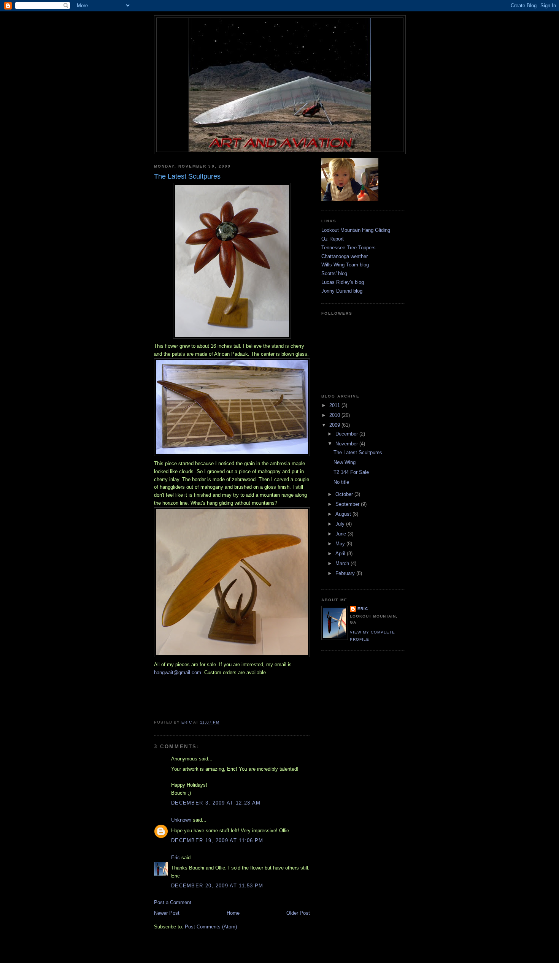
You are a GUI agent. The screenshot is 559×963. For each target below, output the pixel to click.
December (347, 434)
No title (341, 482)
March (343, 563)
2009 (335, 425)
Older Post (298, 913)
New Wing (344, 462)
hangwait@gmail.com (177, 672)
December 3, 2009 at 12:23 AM (215, 803)
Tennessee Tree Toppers (348, 247)
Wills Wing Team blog (345, 265)
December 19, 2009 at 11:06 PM (217, 840)
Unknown (181, 820)
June (341, 534)
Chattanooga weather (344, 256)
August (344, 514)
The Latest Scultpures (357, 452)
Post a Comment (172, 902)
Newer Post (166, 913)
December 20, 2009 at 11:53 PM (217, 886)
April (341, 553)
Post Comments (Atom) (211, 927)
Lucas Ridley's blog (342, 282)
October (344, 494)
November (347, 444)
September (348, 504)
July (340, 524)
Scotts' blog (334, 273)
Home (233, 913)
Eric (175, 857)
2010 (335, 415)
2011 (335, 405)
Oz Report (332, 239)
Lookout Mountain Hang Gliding (355, 230)
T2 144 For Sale (351, 472)
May (340, 543)
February (345, 573)
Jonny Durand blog (341, 291)
